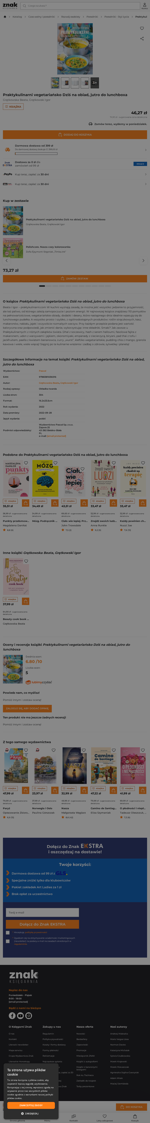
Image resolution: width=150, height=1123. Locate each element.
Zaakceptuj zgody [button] (31, 1105)
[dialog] (31, 1091)
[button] (31, 1113)
